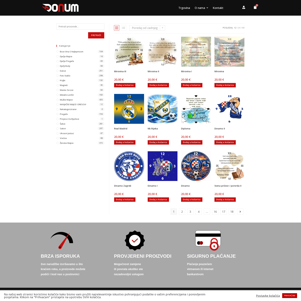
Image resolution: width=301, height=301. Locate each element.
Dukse (63, 70)
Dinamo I (153, 185)
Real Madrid (120, 128)
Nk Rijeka (153, 128)
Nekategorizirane (68, 109)
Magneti (64, 85)
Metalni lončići (67, 94)
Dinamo (185, 185)
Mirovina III (120, 71)
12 (235, 27)
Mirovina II (153, 71)
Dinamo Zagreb (122, 185)
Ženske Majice (67, 143)
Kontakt (218, 8)
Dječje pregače (67, 61)
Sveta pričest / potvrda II (227, 185)
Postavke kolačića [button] (268, 295)
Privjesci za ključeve (69, 119)
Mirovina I (186, 71)
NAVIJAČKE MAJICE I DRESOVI (73, 104)
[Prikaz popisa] (123, 27)
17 (223, 211)
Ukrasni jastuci (67, 133)
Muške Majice (66, 99)
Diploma (185, 128)
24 (239, 27)
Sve (243, 27)
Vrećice (63, 138)
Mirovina (219, 71)
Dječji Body (65, 66)
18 (231, 211)
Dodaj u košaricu (125, 85)
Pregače (64, 114)
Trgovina (184, 8)
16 (215, 211)
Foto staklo (65, 75)
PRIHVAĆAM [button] (289, 295)
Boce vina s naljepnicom (71, 51)
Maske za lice (66, 90)
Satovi (63, 128)
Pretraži (96, 35)
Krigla (62, 80)
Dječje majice (66, 56)
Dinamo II (219, 128)
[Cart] (254, 8)
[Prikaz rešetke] (116, 27)
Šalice (62, 123)
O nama (200, 8)
